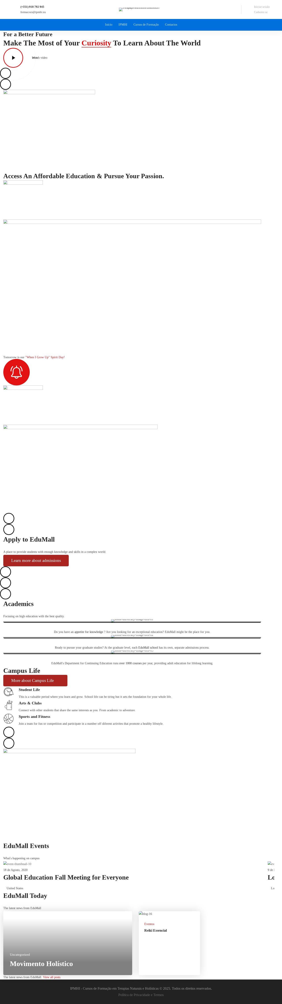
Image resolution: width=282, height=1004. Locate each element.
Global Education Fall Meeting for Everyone (66, 877)
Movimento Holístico (41, 964)
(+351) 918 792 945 (32, 6)
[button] (36, 560)
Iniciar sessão (262, 6)
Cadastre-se (261, 12)
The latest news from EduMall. (32, 977)
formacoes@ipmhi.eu (33, 12)
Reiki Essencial (155, 930)
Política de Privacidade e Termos (141, 995)
